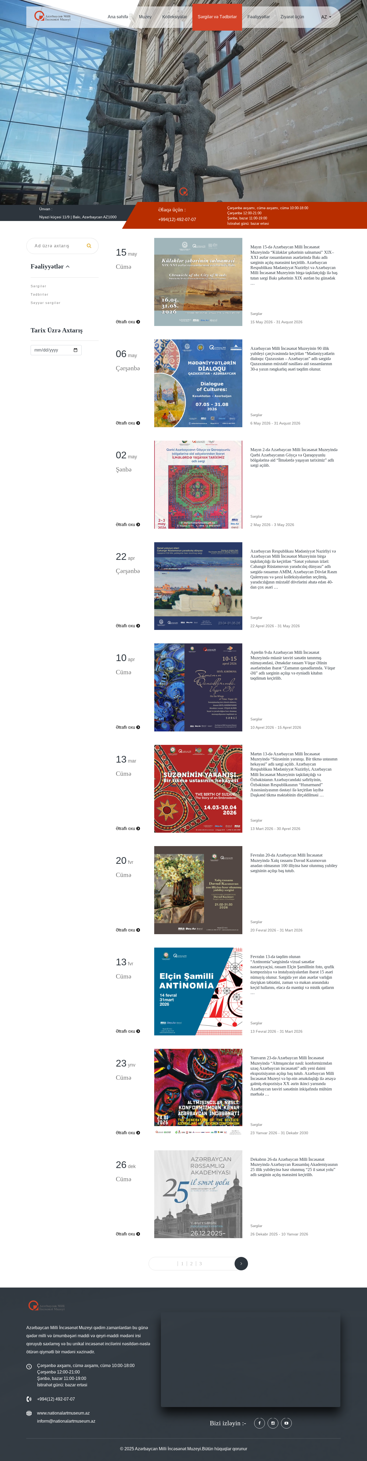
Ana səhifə (118, 16)
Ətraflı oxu (125, 322)
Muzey (145, 16)
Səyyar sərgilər (46, 303)
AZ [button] (324, 17)
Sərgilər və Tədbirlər (217, 16)
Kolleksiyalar (174, 16)
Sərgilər (38, 286)
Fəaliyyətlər (258, 16)
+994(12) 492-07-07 (177, 219)
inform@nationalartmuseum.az (66, 1421)
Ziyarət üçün (292, 16)
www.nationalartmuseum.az (63, 1413)
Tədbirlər (40, 294)
